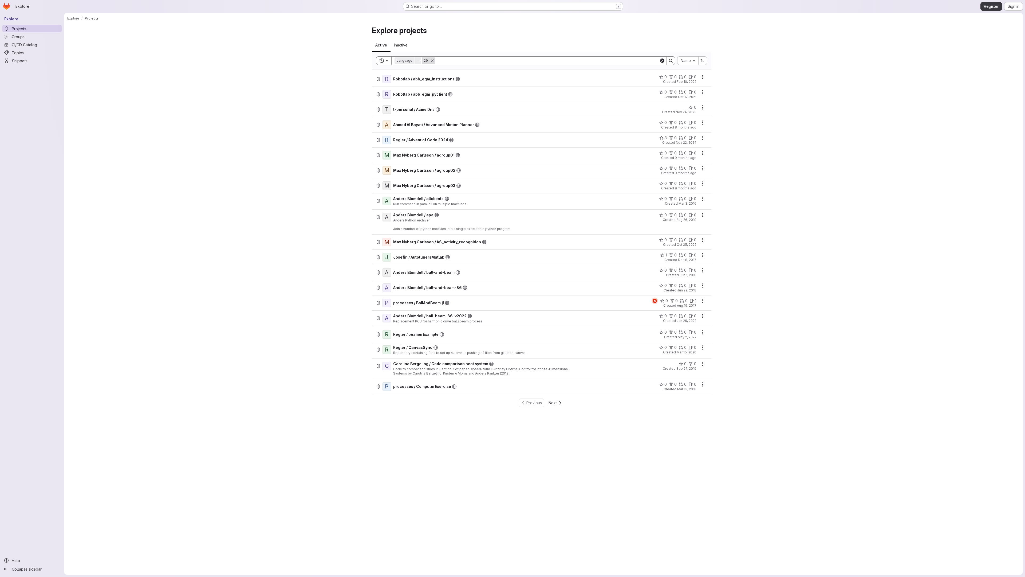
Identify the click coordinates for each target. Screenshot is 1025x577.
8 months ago (685, 127)
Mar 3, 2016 (687, 203)
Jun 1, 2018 (688, 275)
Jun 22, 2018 (686, 290)
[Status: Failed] (655, 301)
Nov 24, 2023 (686, 112)
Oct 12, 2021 (687, 97)
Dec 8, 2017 (687, 260)
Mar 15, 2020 (686, 352)
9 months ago (685, 158)
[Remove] (432, 60)
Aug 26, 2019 (686, 220)
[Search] (671, 60)
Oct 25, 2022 (686, 245)
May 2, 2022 (687, 337)
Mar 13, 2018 (686, 389)
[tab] (381, 45)
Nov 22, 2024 (686, 143)
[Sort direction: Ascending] (703, 60)
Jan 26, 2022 (686, 321)
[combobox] (687, 60)
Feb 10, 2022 (686, 82)
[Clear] (662, 60)
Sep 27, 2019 (686, 369)
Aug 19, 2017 (686, 305)
